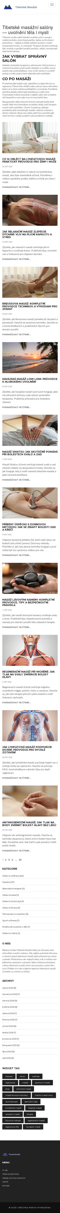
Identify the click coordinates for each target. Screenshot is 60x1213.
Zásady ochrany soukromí (13, 1178)
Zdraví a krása (10, 895)
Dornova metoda (13, 1120)
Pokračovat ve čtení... (16, 187)
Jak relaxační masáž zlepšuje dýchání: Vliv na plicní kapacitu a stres (27, 234)
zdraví (22, 1076)
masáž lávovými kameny (16, 1095)
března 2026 (9, 1019)
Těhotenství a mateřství (15, 914)
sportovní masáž (42, 1082)
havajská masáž (33, 1127)
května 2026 (9, 1007)
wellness (35, 1076)
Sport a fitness (10, 920)
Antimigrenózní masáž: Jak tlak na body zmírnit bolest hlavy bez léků (29, 824)
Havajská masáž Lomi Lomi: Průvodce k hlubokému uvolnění (29, 380)
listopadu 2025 (11, 1045)
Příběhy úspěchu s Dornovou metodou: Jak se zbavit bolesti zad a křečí (29, 527)
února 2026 (9, 1026)
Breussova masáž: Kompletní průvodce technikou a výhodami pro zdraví (29, 306)
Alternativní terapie (13, 888)
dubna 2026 (9, 1013)
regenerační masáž (36, 1120)
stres (7, 1089)
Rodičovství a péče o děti (16, 927)
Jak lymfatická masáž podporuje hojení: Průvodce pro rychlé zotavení (27, 750)
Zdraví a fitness (11, 907)
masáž (25, 1082)
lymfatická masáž (13, 1108)
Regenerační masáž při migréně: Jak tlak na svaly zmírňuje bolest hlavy (28, 674)
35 (20, 859)
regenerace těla (12, 1127)
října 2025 (8, 1051)
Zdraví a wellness (13, 876)
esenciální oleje (31, 1101)
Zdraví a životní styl (13, 901)
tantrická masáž (23, 1089)
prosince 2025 (10, 1039)
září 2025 (8, 1058)
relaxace (8, 1076)
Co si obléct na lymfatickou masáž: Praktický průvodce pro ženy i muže (29, 160)
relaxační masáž (12, 1114)
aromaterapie (11, 1101)
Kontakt (6, 1185)
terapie (30, 1114)
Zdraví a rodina (11, 933)
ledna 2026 (9, 1032)
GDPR (5, 1182)
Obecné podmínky (10, 1174)
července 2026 (11, 994)
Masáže (8, 882)
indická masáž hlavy (44, 1095)
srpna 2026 (9, 988)
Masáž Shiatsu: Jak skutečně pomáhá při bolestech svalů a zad (30, 453)
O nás (5, 1170)
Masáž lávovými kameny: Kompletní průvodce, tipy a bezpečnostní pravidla (28, 602)
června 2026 (9, 1000)
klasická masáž (35, 1108)
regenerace (10, 1082)
